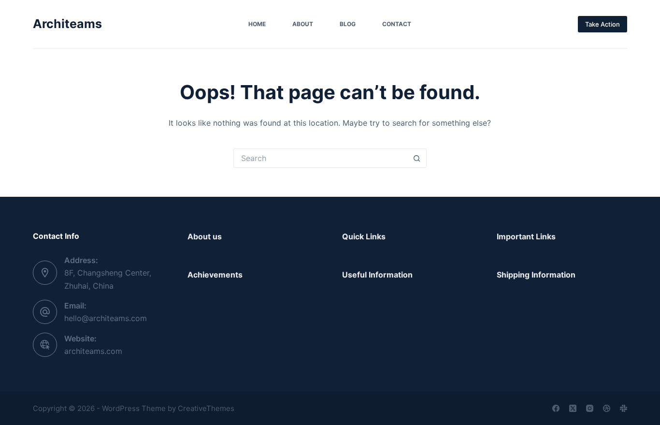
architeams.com (93, 351)
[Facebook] (556, 408)
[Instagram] (589, 408)
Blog (348, 24)
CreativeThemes (206, 408)
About (302, 24)
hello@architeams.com (105, 318)
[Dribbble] (606, 408)
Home (257, 24)
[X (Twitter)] (572, 408)
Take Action (602, 24)
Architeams (67, 23)
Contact (396, 24)
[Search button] (417, 158)
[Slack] (623, 408)
